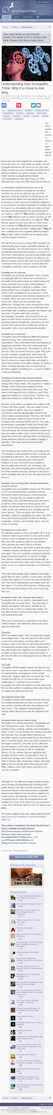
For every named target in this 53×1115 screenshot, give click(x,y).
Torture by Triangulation (24, 928)
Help (50, 1104)
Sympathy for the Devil (24, 1030)
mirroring (7, 116)
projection (36, 116)
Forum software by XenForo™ (18, 1108)
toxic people (8, 119)
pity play (26, 116)
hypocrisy (20, 113)
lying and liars (42, 113)
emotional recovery (41, 110)
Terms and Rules (46, 1108)
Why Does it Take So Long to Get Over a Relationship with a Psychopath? (27, 912)
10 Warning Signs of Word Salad (27, 952)
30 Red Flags (7, 21)
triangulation (19, 119)
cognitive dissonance (15, 110)
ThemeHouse (32, 1110)
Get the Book (28, 17)
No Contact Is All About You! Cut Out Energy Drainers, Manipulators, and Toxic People (28, 1046)
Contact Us (43, 1104)
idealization (30, 113)
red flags (45, 116)
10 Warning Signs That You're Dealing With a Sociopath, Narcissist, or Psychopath (29, 944)
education (28, 110)
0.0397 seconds (17, 1112)
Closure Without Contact (24, 1016)
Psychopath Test (20, 21)
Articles (6, 17)
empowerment (8, 113)
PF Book (32, 21)
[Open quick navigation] (50, 27)
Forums (16, 17)
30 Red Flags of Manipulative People (28, 904)
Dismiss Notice (49, 34)
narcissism (16, 116)
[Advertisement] (22, 139)
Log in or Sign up (43, 2)
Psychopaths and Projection (26, 1054)
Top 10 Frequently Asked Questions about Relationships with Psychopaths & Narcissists (29, 992)
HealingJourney (20, 851)
